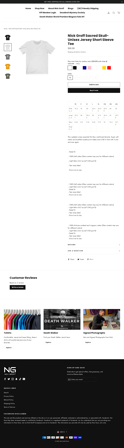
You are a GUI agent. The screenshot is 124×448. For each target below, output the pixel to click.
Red (109, 68)
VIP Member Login (47, 12)
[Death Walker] (62, 319)
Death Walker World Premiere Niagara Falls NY (62, 16)
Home (28, 8)
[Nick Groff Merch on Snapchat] (16, 378)
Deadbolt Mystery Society (72, 12)
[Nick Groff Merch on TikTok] (20, 378)
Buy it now (94, 90)
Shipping (70, 52)
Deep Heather (99, 68)
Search (6, 392)
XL (90, 77)
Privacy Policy (9, 396)
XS (70, 77)
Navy (85, 68)
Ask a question (75, 251)
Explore (9, 348)
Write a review (17, 287)
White (70, 68)
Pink (89, 68)
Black (75, 68)
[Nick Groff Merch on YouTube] (24, 378)
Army (94, 68)
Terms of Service (9, 407)
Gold (104, 68)
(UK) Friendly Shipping (88, 8)
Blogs (70, 8)
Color (74, 64)
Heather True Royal (80, 68)
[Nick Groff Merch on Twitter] (9, 378)
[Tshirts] (22, 319)
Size (70, 74)
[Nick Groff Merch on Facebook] (5, 378)
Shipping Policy (9, 403)
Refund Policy (8, 400)
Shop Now (39, 8)
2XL (95, 77)
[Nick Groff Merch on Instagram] (12, 378)
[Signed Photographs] (101, 319)
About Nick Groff (56, 8)
